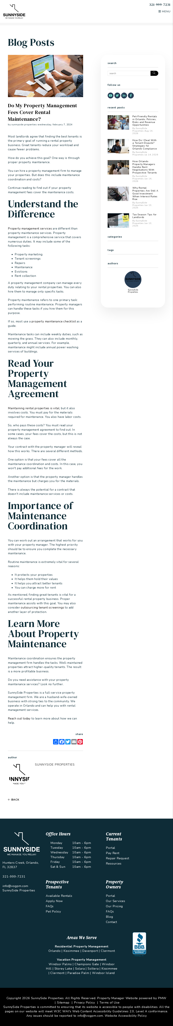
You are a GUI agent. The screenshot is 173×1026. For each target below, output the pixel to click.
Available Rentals (59, 896)
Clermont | (58, 973)
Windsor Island (103, 973)
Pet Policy (53, 911)
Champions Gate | (88, 964)
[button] (111, 95)
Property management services (30, 229)
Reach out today (19, 718)
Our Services (115, 901)
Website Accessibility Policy (126, 1016)
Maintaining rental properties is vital (33, 408)
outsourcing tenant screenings (42, 608)
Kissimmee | (72, 951)
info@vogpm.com (15, 886)
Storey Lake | (64, 969)
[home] (14, 11)
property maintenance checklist (53, 321)
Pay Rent (112, 853)
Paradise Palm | (79, 973)
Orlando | (55, 951)
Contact (111, 922)
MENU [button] (165, 11)
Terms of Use (110, 1002)
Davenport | (91, 951)
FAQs (50, 906)
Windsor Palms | (61, 964)
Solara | (81, 969)
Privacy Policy (84, 1002)
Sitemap (63, 1002)
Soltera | (94, 969)
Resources (113, 864)
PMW (162, 998)
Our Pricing (114, 906)
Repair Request (117, 858)
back (14, 800)
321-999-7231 (159, 4)
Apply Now (54, 901)
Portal (110, 848)
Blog (109, 917)
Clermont (108, 951)
